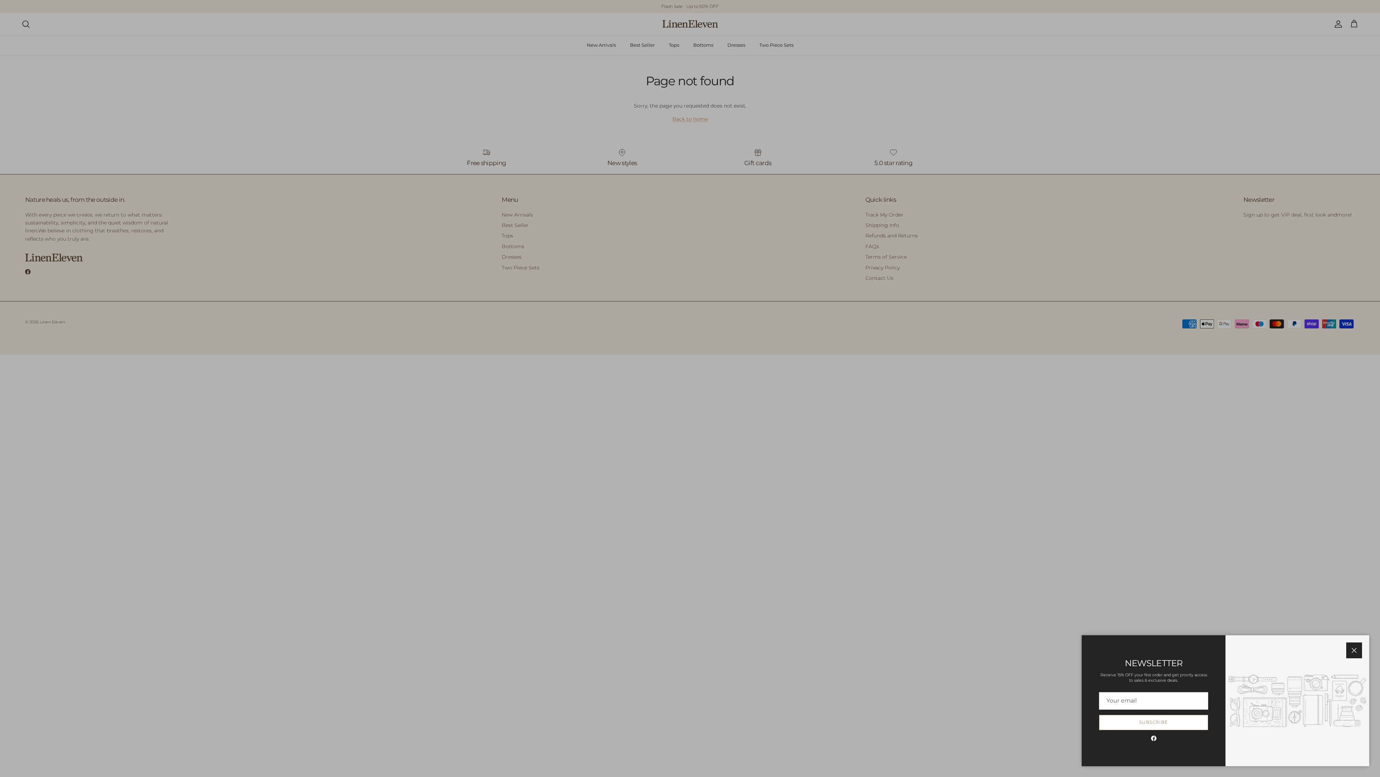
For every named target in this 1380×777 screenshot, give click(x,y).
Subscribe (1153, 722)
